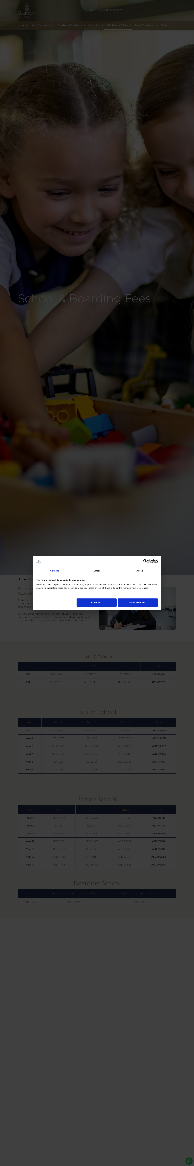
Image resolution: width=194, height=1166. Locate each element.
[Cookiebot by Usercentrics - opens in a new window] (145, 561)
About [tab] (139, 571)
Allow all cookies (137, 602)
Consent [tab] (54, 571)
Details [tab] (97, 571)
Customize (95, 602)
